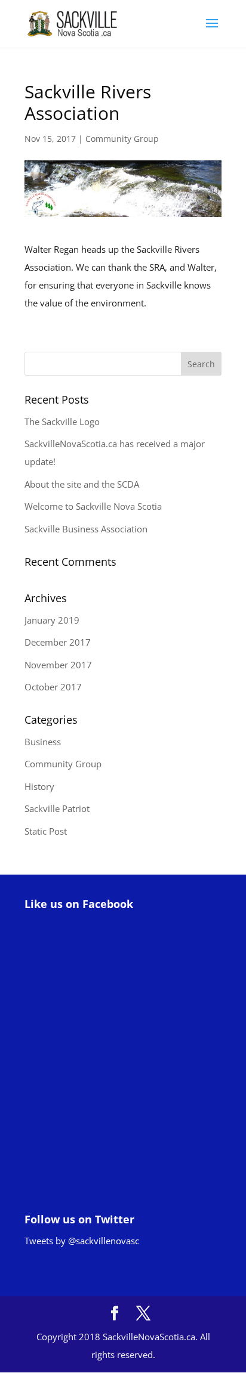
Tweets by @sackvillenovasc (81, 1241)
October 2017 (53, 687)
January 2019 (51, 620)
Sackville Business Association (85, 529)
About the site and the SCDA (81, 484)
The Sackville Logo (62, 421)
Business (42, 742)
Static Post (45, 831)
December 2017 (57, 642)
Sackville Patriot (57, 808)
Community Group (122, 138)
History (39, 786)
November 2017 (58, 665)
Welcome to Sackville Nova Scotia (93, 506)
